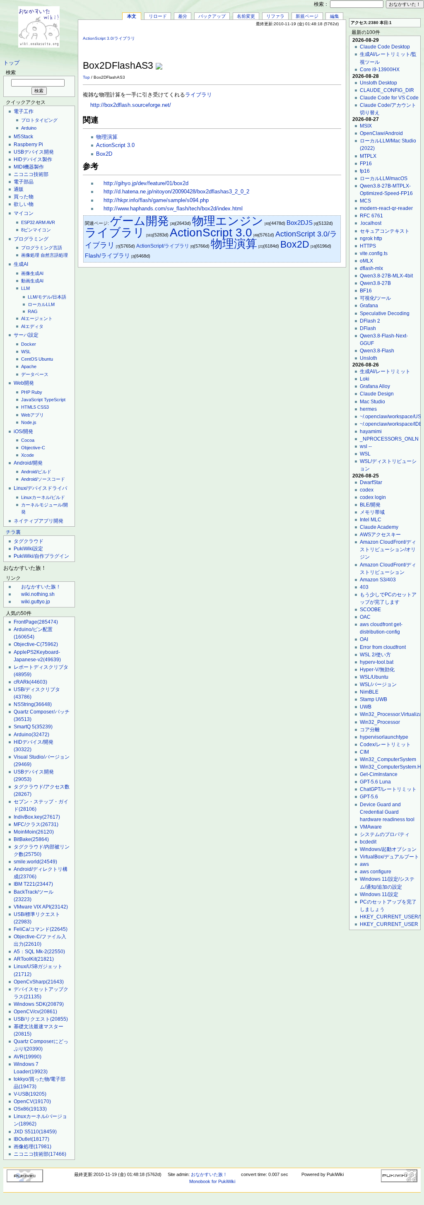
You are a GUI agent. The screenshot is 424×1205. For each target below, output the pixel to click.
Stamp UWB (373, 699)
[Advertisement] (244, 45)
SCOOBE (370, 609)
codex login (373, 497)
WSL (26, 351)
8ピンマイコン (36, 229)
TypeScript (54, 399)
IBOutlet (31, 1139)
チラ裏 (13, 532)
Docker (28, 344)
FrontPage (36, 622)
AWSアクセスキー (380, 534)
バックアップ (212, 16)
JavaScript (32, 399)
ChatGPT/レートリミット (388, 789)
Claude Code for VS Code (389, 98)
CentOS (29, 359)
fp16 (365, 171)
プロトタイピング (39, 120)
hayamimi (371, 431)
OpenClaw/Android (381, 133)
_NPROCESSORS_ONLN (389, 439)
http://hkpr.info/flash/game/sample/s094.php (156, 200)
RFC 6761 (371, 216)
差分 (182, 16)
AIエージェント (37, 318)
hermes (368, 409)
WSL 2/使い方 (375, 655)
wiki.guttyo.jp (35, 602)
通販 (19, 189)
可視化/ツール (375, 298)
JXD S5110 (35, 1132)
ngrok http (371, 238)
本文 (131, 16)
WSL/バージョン (378, 684)
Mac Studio (372, 402)
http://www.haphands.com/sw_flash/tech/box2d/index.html (173, 209)
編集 (334, 16)
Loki (364, 379)
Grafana (369, 305)
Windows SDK (39, 1004)
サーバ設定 (26, 335)
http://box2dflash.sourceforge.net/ (130, 105)
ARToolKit (34, 959)
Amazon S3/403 (378, 580)
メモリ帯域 (372, 512)
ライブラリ (198, 95)
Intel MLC (370, 520)
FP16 (366, 163)
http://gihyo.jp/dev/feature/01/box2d (146, 183)
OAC (365, 617)
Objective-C (33, 447)
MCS (365, 201)
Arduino (28, 127)
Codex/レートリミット (385, 744)
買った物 (24, 197)
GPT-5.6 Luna (375, 782)
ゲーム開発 (139, 220)
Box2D (104, 154)
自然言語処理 (54, 255)
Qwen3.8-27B (375, 283)
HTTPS (368, 246)
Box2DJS (300, 222)
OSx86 (30, 1109)
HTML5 (28, 407)
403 (364, 587)
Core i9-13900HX (380, 69)
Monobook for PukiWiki (212, 1181)
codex (366, 490)
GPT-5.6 (369, 797)
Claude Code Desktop (385, 47)
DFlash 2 (370, 321)
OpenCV (32, 1101)
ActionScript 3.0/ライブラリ (109, 38)
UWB (365, 707)
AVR (50, 222)
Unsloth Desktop (378, 83)
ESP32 (28, 222)
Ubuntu (46, 359)
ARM (41, 222)
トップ (11, 63)
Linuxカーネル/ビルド (43, 497)
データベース (34, 374)
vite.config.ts (374, 253)
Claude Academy (379, 527)
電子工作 (24, 111)
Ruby (36, 392)
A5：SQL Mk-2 (39, 951)
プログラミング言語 (41, 247)
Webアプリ (32, 414)
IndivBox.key (37, 817)
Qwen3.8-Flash (377, 351)
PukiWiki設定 (28, 549)
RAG (33, 311)
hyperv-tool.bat (376, 662)
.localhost (370, 223)
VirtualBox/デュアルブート (389, 857)
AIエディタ (32, 326)
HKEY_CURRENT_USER (389, 924)
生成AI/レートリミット (385, 371)
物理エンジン (227, 220)
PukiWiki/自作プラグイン (41, 556)
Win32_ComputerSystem (388, 759)
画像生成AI (32, 273)
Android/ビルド (36, 471)
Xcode (27, 455)
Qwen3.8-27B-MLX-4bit (386, 276)
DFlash (368, 328)
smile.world (35, 862)
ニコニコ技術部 (31, 174)
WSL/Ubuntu (374, 677)
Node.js (28, 422)
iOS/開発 (23, 431)
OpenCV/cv (35, 1012)
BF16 (366, 291)
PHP (25, 392)
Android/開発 (28, 463)
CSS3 (43, 407)
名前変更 (246, 16)
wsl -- (366, 446)
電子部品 (24, 182)
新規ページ (307, 16)
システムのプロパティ (385, 834)
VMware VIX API (41, 907)
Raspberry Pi (28, 144)
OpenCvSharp (39, 982)
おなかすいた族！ (41, 587)
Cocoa (27, 440)
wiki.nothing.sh (38, 594)
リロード (158, 16)
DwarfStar (371, 482)
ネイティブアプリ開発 (38, 521)
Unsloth (368, 358)
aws (364, 864)
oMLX (366, 261)
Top (86, 77)
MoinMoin (34, 832)
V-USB (30, 1094)
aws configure (375, 872)
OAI (364, 639)
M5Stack (23, 137)
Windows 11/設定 (379, 894)
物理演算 (107, 137)
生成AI (21, 264)
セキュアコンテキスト (385, 231)
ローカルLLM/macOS (383, 178)
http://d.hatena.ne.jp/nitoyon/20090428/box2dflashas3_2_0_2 (176, 192)
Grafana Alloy (375, 386)
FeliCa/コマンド (40, 929)
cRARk (30, 682)
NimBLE (369, 692)
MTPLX (368, 156)
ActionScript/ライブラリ (162, 246)
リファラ (275, 16)
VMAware (371, 827)
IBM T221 (33, 884)
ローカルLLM (41, 304)
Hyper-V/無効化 (377, 669)
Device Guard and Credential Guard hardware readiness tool (387, 812)
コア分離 (370, 730)
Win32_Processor (380, 722)
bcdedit (368, 842)
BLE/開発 (370, 505)
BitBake (31, 839)
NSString (33, 704)
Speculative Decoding (385, 313)
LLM (25, 288)
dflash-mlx (371, 268)
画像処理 (30, 255)
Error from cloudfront (383, 647)
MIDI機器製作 (29, 167)
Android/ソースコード (43, 479)
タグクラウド (28, 541)
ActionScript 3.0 (115, 145)
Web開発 (24, 383)
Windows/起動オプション (388, 849)
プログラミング (31, 239)
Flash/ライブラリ (107, 255)
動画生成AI (32, 280)
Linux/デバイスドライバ (40, 488)
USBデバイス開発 (34, 152)
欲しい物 (24, 204)
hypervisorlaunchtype (384, 737)
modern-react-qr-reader (386, 208)
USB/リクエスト (41, 1019)
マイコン (24, 213)
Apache (28, 366)
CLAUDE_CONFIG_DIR (387, 90)
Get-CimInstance (379, 774)
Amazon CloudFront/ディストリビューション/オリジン (388, 549)
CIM (364, 752)
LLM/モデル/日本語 (47, 296)
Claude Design (377, 394)
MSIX (366, 126)
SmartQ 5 (33, 727)
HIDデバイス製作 (33, 159)
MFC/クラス (36, 824)
